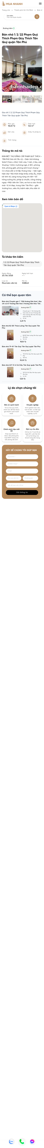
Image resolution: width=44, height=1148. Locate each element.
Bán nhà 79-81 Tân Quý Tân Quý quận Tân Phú (21, 347)
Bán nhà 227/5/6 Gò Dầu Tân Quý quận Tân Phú (22, 365)
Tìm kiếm (10, 15)
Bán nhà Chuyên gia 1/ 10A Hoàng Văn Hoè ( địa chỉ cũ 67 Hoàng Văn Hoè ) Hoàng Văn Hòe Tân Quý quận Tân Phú (21, 304)
